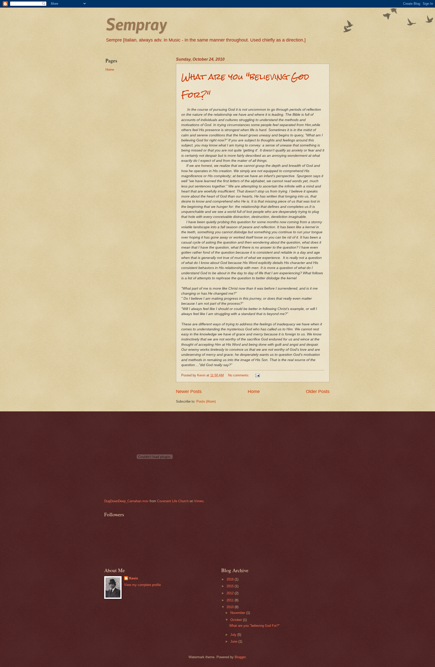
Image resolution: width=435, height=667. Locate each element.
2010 (231, 607)
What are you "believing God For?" (254, 625)
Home (254, 391)
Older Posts (318, 391)
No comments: (239, 375)
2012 (231, 593)
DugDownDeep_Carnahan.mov (126, 501)
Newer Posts (189, 391)
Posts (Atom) (206, 401)
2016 (231, 579)
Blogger (240, 657)
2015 (231, 586)
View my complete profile (142, 585)
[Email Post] (257, 375)
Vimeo (198, 501)
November (238, 613)
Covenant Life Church (173, 501)
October (236, 620)
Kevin (133, 578)
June (234, 641)
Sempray (136, 23)
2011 (231, 600)
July (233, 635)
